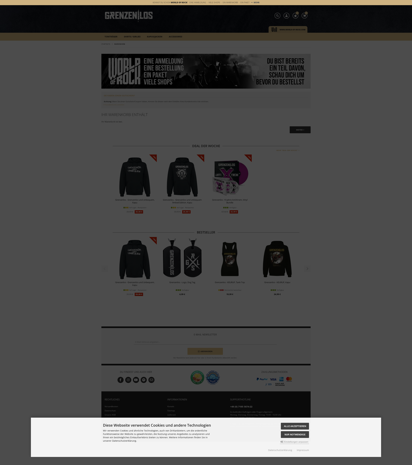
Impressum (303, 450)
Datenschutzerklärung (280, 450)
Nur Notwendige (295, 434)
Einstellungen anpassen (295, 442)
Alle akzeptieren (295, 426)
